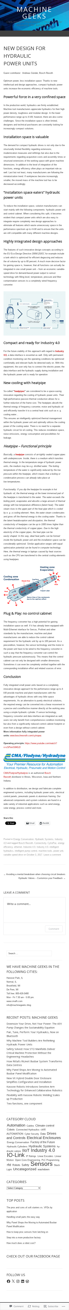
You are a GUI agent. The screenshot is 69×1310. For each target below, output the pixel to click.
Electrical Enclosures (44, 1138)
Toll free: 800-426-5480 (18, 993)
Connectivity (40, 843)
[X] (13, 1281)
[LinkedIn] (23, 1281)
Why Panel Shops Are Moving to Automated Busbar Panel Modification (32, 1071)
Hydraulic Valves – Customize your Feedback (41, 878)
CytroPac (52, 843)
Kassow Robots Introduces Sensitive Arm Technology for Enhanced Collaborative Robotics (34, 1088)
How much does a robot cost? (21, 1243)
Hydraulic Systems (44, 839)
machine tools (45, 851)
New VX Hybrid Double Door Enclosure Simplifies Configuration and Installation (29, 1080)
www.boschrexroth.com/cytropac (25, 735)
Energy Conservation (23, 839)
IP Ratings (31, 1156)
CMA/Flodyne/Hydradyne (16, 773)
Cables (30, 1125)
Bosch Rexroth (26, 843)
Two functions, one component (24, 1103)
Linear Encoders (45, 1156)
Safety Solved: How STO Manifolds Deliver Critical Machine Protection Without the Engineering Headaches (31, 1052)
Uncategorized (24, 1169)
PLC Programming (50, 1160)
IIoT (25, 1150)
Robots (16, 1165)
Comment (54, 928)
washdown (43, 1169)
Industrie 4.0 (29, 847)
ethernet (18, 847)
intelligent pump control (26, 851)
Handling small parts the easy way (23, 1217)
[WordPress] (27, 1281)
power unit (58, 851)
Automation (16, 1125)
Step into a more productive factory (24, 1237)
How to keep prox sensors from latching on (27, 1232)
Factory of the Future (42, 1142)
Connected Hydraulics (27, 1129)
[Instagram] (18, 1281)
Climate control (44, 1125)
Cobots (11, 1129)
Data (43, 1133)
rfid (9, 1165)
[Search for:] (61, 33)
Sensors (41, 1163)
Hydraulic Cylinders (17, 1146)
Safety (25, 1164)
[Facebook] (9, 1281)
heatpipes (19, 391)
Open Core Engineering (27, 1160)
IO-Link (16, 1155)
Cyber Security (32, 1134)
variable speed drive (13, 854)
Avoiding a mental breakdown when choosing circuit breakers (34, 874)
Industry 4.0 (42, 847)
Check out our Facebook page (33, 1256)
